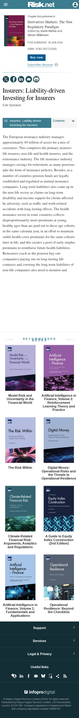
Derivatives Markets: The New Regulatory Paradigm (50, 24)
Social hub (57, 676)
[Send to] (29, 79)
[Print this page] (36, 79)
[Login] (74, 4)
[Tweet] (6, 79)
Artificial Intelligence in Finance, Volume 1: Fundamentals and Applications (20, 610)
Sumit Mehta (48, 31)
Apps (50, 676)
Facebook (28, 676)
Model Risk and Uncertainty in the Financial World (20, 399)
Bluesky (43, 676)
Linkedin (21, 676)
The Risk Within (20, 467)
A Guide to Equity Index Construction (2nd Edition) (59, 540)
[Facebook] (13, 79)
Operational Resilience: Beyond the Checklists (59, 608)
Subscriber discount (40, 65)
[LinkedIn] (21, 79)
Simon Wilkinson (38, 35)
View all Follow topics (14, 676)
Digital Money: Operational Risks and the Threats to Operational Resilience (59, 473)
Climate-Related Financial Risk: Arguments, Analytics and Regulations (20, 541)
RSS (65, 676)
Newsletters (35, 676)
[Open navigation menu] (4, 5)
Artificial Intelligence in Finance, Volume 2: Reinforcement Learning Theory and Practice (59, 402)
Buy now (36, 57)
